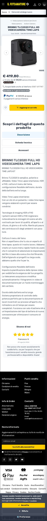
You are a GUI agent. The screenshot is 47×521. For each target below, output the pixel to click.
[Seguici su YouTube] (22, 459)
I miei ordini (6, 409)
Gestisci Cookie (34, 492)
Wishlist (5, 412)
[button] (5, 107)
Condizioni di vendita (10, 387)
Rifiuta (24, 511)
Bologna (28, 390)
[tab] (23, 135)
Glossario (33, 489)
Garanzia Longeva (9, 415)
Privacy (25, 452)
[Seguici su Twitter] (16, 459)
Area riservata (7, 406)
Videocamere (17, 24)
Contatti (5, 390)
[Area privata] (34, 4)
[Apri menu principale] (3, 4)
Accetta (25, 505)
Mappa (8, 492)
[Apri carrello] (44, 4)
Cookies (23, 492)
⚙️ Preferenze (23, 517)
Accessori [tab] (23, 150)
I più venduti (5, 489)
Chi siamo (6, 383)
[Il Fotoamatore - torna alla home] (20, 4)
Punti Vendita (17, 485)
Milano (27, 393)
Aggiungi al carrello (28, 108)
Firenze (28, 387)
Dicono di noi (23, 326)
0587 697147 (37, 87)
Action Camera (29, 24)
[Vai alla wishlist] (39, 4)
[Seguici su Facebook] (4, 459)
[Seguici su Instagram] (10, 459)
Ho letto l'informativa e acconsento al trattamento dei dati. (23, 453)
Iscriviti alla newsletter (23, 447)
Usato (26, 485)
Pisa (26, 383)
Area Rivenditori (37, 485)
